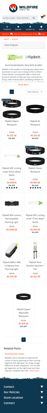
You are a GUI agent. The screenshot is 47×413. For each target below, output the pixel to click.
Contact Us (30, 29)
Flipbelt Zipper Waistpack (12, 123)
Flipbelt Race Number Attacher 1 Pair (35, 265)
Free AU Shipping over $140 (21, 34)
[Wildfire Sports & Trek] (23, 8)
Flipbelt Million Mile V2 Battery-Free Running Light (12, 265)
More (41, 29)
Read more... (35, 371)
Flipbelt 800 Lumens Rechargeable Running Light (11, 218)
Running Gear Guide (14, 353)
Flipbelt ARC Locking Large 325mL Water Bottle (11, 171)
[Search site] (34, 18)
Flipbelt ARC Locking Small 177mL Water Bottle (35, 218)
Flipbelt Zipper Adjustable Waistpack (23, 313)
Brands (18, 29)
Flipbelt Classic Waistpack (35, 170)
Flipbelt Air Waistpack (35, 123)
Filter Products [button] (11, 45)
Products (7, 29)
